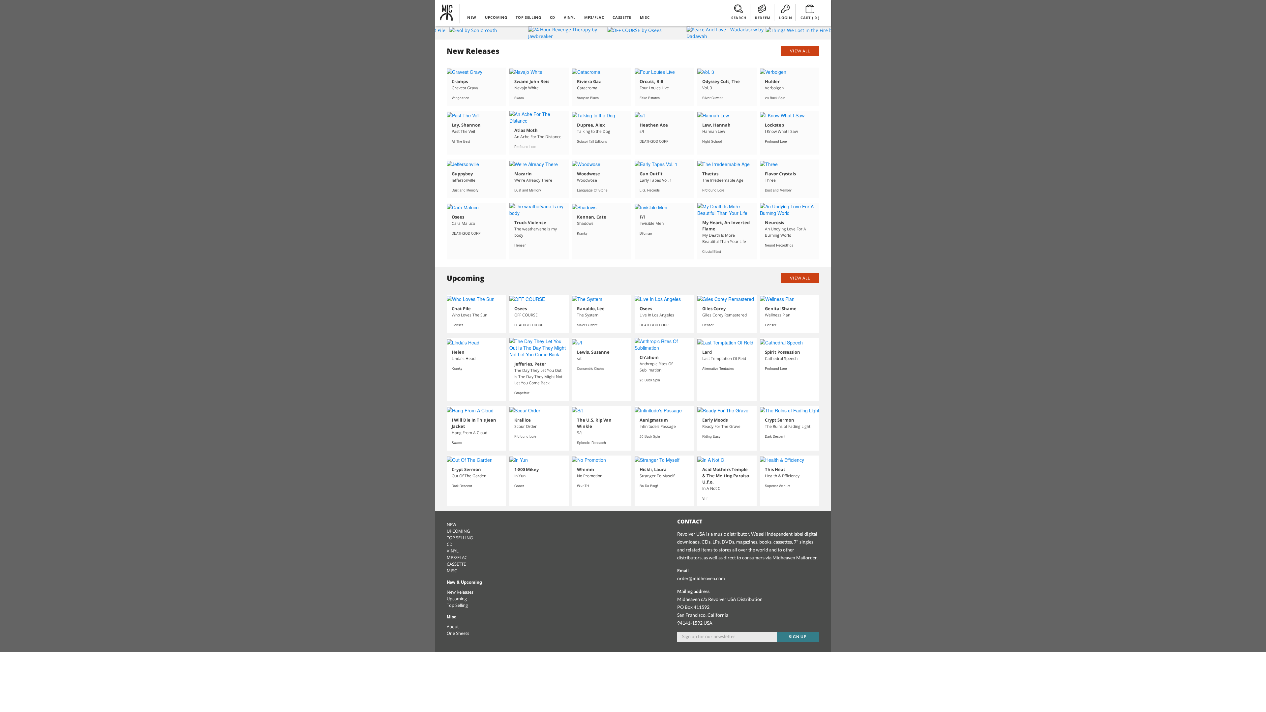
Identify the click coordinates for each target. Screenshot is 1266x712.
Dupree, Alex (591, 125)
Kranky (582, 233)
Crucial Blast (711, 251)
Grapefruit (521, 393)
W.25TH (583, 486)
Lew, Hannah (716, 125)
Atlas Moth (526, 130)
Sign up (798, 636)
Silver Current (712, 98)
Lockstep (774, 125)
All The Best (461, 141)
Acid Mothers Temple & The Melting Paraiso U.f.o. (725, 475)
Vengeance (460, 98)
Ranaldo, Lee (591, 309)
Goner (519, 486)
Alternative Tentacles (718, 368)
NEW (471, 17)
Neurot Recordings (779, 245)
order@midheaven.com (701, 578)
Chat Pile (461, 309)
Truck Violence (530, 222)
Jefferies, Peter (530, 364)
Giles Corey (714, 309)
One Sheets (458, 633)
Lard (707, 352)
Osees (458, 217)
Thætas (710, 174)
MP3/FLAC (594, 17)
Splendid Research (591, 442)
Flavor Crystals (780, 174)
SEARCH (738, 17)
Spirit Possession (782, 352)
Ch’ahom (649, 357)
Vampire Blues (588, 98)
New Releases (460, 592)
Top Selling (457, 605)
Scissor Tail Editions (592, 141)
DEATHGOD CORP (654, 141)
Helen (458, 352)
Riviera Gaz (589, 81)
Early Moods (715, 420)
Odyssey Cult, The (721, 81)
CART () (810, 17)
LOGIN (785, 17)
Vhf (705, 498)
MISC (645, 17)
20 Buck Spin (775, 98)
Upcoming (457, 599)
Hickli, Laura (653, 469)
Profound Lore (525, 146)
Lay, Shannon (466, 125)
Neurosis (774, 222)
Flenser (520, 245)
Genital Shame (781, 309)
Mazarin (523, 174)
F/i (642, 217)
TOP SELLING (528, 17)
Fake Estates (650, 98)
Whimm (585, 469)
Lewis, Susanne (593, 352)
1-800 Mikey (526, 469)
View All (800, 50)
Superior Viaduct (777, 486)
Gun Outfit (651, 174)
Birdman (646, 233)
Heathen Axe (654, 125)
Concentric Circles (590, 368)
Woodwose (588, 174)
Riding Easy (711, 436)
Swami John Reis (531, 81)
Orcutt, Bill (651, 81)
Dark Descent (775, 436)
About (453, 627)
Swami (519, 98)
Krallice (522, 420)
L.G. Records (650, 190)
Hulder (772, 81)
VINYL (570, 17)
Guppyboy (462, 174)
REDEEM (762, 17)
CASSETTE (622, 17)
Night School (712, 141)
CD (552, 17)
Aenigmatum (654, 420)
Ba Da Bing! (649, 486)
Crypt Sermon (779, 420)
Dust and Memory (465, 190)
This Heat (775, 469)
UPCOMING (496, 17)
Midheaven (446, 12)
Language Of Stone (592, 190)
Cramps (460, 81)
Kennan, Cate (591, 217)
